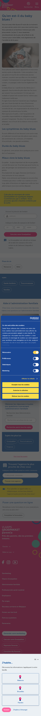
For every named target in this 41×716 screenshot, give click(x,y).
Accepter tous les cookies (20, 384)
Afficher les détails (28, 378)
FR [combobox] (35, 659)
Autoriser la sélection (20, 390)
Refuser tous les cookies (20, 396)
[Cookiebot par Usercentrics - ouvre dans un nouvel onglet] (30, 318)
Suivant (6, 710)
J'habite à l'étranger (20, 710)
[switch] (36, 358)
